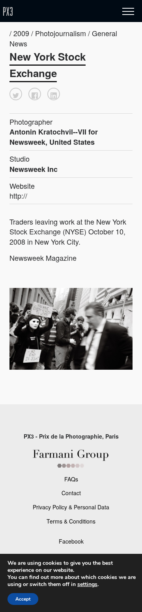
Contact (71, 493)
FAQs (71, 479)
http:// (18, 195)
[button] (15, 94)
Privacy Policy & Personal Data (71, 507)
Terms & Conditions (71, 521)
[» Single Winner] (54, 11)
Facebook (71, 541)
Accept (22, 599)
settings (87, 584)
